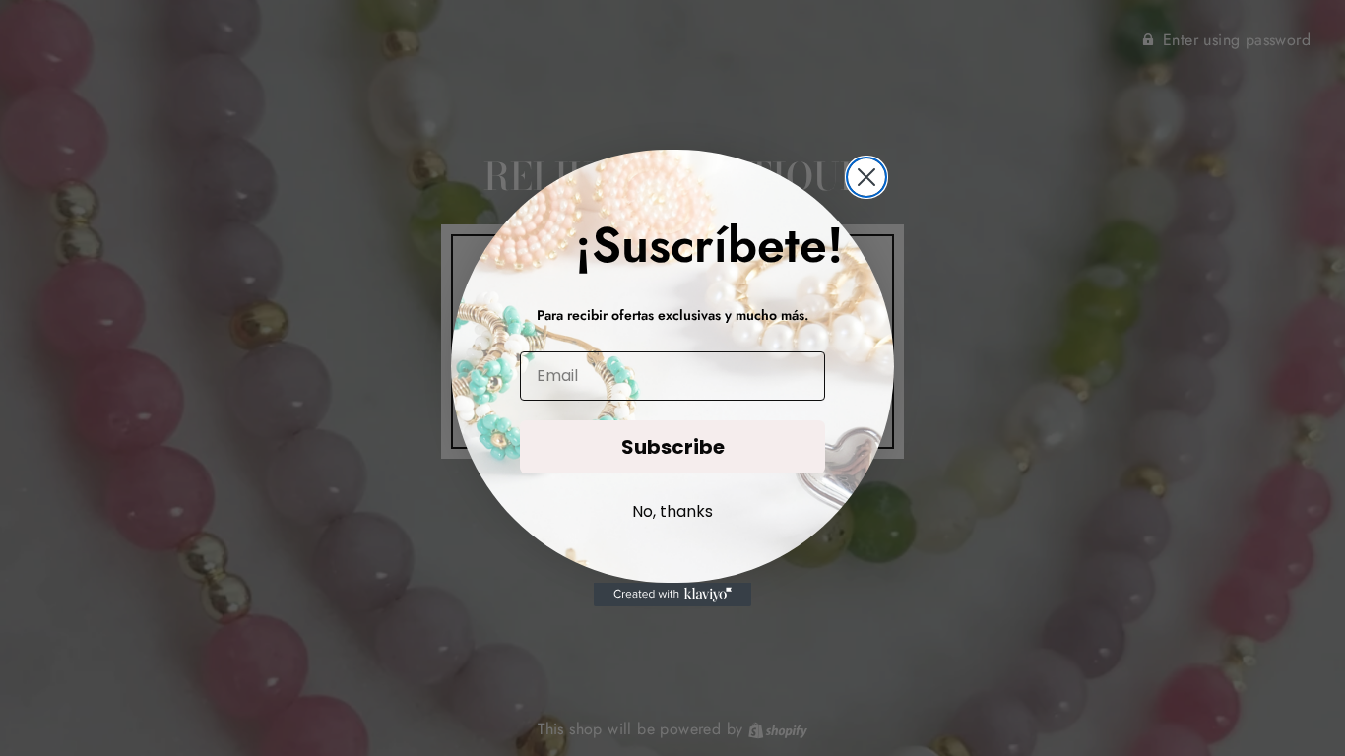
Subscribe (673, 447)
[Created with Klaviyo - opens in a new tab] (672, 594)
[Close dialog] (866, 177)
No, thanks (672, 511)
